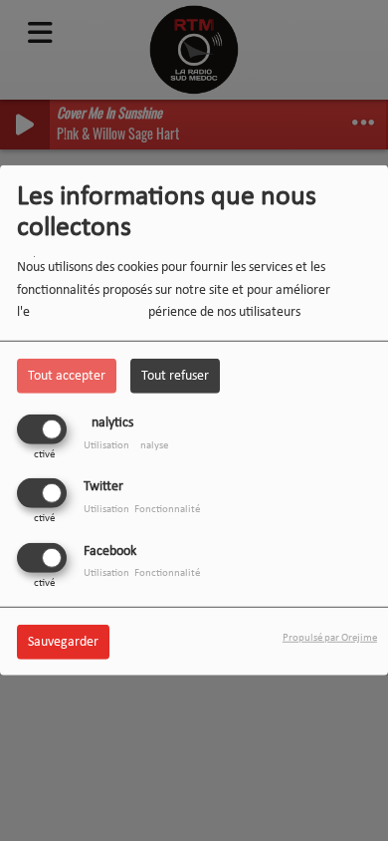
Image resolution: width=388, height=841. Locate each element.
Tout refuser (175, 376)
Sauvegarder (63, 641)
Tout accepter (66, 376)
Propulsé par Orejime (330, 637)
